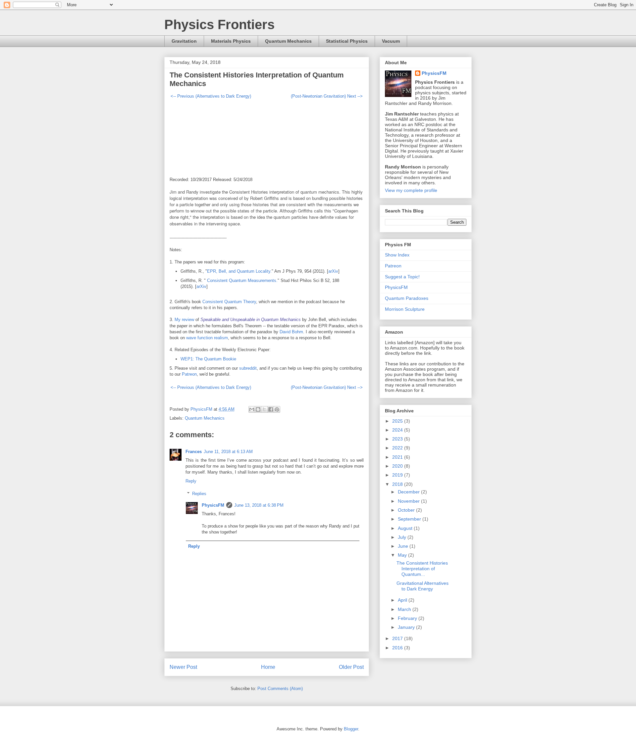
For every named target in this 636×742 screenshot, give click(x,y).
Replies (199, 493)
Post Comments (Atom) (280, 688)
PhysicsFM (213, 505)
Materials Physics (231, 41)
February (408, 618)
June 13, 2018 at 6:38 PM (259, 505)
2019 (398, 475)
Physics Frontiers (219, 24)
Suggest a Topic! (402, 276)
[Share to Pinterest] (277, 409)
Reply (191, 481)
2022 (398, 447)
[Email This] (251, 409)
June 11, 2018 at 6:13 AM (228, 451)
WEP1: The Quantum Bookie (208, 358)
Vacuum (391, 41)
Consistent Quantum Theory (229, 301)
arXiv (333, 271)
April (403, 600)
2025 (398, 421)
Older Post (351, 667)
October (407, 510)
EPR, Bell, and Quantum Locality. (239, 271)
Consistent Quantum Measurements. (242, 280)
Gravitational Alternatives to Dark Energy (423, 585)
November (409, 501)
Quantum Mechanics (288, 41)
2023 (398, 438)
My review (184, 319)
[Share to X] (264, 409)
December (409, 491)
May (403, 555)
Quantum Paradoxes (406, 298)
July (402, 537)
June (403, 546)
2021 (398, 457)
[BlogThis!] (258, 409)
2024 (398, 430)
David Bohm (291, 331)
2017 (398, 638)
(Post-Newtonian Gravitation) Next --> (327, 96)
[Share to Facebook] (270, 409)
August (406, 528)
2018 (398, 484)
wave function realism (207, 337)
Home (268, 667)
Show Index (397, 254)
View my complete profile (411, 190)
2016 (398, 647)
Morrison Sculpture (405, 309)
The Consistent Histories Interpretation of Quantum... (422, 568)
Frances (194, 451)
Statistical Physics (347, 41)
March (405, 609)
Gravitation (184, 41)
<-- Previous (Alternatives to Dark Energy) (211, 96)
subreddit (248, 368)
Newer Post (183, 667)
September (410, 519)
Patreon (189, 374)
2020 (398, 466)
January (407, 627)
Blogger (351, 728)
